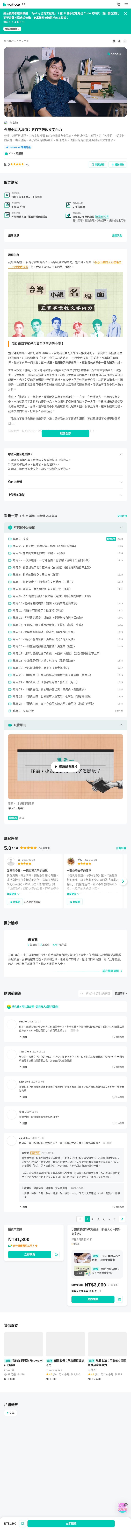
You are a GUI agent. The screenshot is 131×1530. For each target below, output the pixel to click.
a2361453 (24, 1081)
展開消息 (117, 235)
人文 (18, 41)
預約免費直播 (11, 29)
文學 (26, 41)
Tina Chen (25, 1051)
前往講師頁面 (110, 971)
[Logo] (114, 54)
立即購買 (71, 1523)
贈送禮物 (119, 164)
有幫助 (16, 901)
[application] (65, 82)
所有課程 (9, 41)
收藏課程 (99, 164)
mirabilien (25, 1138)
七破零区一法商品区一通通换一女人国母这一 (46, 1188)
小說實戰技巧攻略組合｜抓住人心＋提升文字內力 (96, 1231)
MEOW (23, 1021)
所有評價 (121, 848)
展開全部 (65, 433)
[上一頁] (79, 1219)
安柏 (21, 1111)
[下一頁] (122, 1219)
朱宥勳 (25, 1153)
